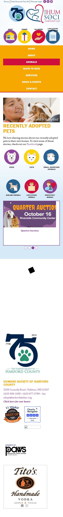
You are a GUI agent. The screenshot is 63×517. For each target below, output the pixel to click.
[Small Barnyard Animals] (51, 160)
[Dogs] (11, 160)
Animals (31, 62)
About (31, 55)
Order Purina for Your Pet (20, 2)
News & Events (31, 81)
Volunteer (38, 29)
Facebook (44, 1)
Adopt (10, 29)
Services (31, 75)
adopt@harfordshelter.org (18, 397)
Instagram (51, 1)
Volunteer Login (36, 2)
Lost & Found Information (53, 30)
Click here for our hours (17, 401)
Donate (24, 29)
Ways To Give (31, 68)
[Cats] (31, 160)
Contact (31, 88)
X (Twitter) (48, 1)
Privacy (6, 2)
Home (31, 48)
